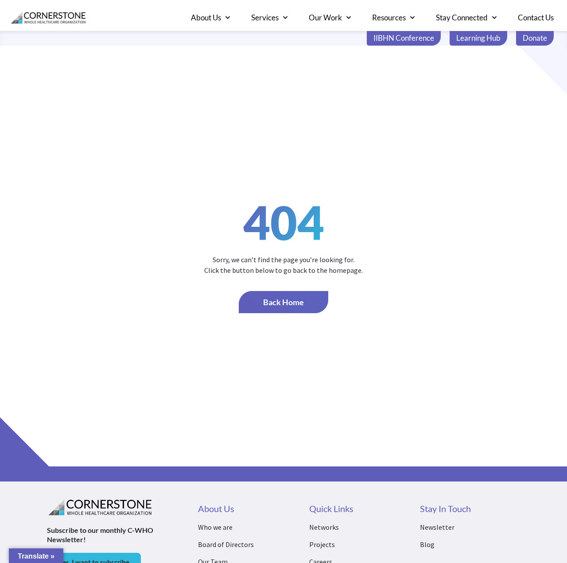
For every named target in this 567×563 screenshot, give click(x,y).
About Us (206, 17)
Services (265, 17)
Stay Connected (462, 17)
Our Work (325, 17)
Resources (389, 17)
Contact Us (536, 17)
